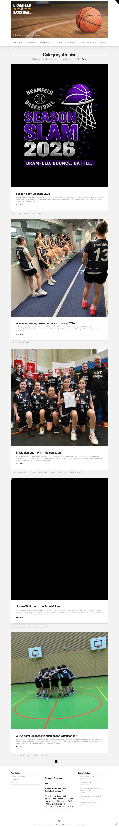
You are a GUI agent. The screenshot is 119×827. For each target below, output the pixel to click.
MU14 (13, 213)
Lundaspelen (43, 472)
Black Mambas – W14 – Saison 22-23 (38, 452)
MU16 (19, 213)
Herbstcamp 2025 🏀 (85, 782)
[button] (117, 2)
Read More (19, 205)
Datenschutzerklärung (19, 776)
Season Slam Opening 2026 (33, 194)
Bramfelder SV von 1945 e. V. (64, 824)
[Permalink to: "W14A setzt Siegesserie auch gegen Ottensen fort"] (59, 680)
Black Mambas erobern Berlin (87, 802)
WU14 (33, 213)
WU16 (39, 213)
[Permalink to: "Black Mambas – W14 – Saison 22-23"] (59, 397)
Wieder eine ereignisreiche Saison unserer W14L (46, 323)
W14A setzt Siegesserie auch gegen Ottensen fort (46, 736)
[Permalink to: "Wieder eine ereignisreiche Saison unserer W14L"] (59, 268)
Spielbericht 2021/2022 (18, 626)
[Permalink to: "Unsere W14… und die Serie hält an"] (59, 539)
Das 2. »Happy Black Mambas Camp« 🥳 (90, 796)
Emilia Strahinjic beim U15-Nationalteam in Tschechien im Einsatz (91, 789)
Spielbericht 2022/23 (56, 472)
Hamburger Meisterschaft (20, 472)
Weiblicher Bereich (23, 342)
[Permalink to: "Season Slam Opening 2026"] (59, 125)
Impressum (16, 779)
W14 (13, 342)
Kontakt (15, 783)
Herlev (34, 472)
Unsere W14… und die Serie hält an (38, 606)
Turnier (26, 213)
